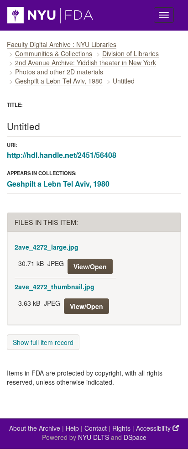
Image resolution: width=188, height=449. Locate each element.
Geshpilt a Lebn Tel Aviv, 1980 (59, 80)
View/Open (90, 266)
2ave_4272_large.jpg (46, 246)
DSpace (135, 437)
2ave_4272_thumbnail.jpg (54, 286)
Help (72, 428)
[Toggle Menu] (164, 15)
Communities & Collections (53, 53)
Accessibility (154, 428)
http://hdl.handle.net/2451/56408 (61, 155)
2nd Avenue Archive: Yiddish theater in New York (85, 62)
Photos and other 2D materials (59, 71)
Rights (121, 428)
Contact (95, 428)
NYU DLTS (93, 437)
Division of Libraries (130, 53)
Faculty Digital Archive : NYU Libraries (61, 44)
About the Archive (34, 428)
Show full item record (43, 342)
